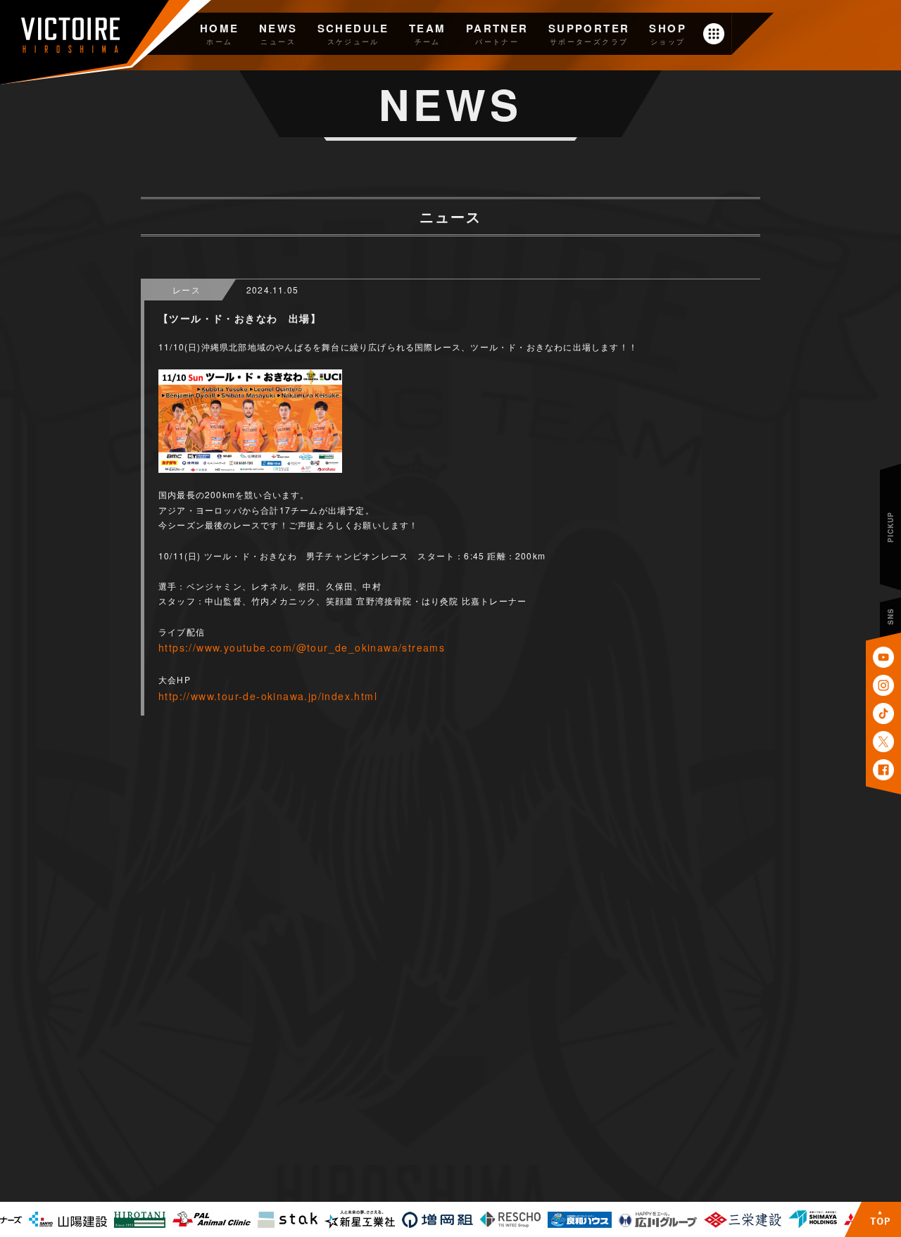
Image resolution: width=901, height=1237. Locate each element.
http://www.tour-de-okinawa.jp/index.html (267, 696)
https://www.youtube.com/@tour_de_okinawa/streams (301, 647)
